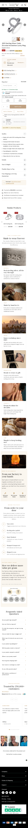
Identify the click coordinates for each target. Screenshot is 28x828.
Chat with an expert (16, 181)
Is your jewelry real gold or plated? (14, 652)
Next (24, 24)
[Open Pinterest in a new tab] (10, 792)
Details (4, 160)
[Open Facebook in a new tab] (3, 792)
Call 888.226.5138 (10, 183)
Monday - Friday (6, 799)
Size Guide (23, 81)
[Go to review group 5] (14, 729)
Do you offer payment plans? (14, 669)
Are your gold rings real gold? (14, 620)
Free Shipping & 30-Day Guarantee (9, 175)
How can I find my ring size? (14, 624)
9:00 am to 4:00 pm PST (8, 801)
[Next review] (16, 699)
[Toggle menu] (3, 5)
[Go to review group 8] (18, 729)
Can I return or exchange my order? (14, 665)
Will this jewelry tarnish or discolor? (14, 648)
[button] (2, 222)
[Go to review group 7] (17, 729)
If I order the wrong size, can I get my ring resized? (14, 629)
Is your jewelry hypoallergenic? (14, 644)
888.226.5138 (5, 796)
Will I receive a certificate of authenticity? (14, 674)
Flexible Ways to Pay (8, 169)
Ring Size (5, 82)
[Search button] (6, 5)
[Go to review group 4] (13, 729)
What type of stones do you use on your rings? (14, 639)
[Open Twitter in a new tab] (7, 792)
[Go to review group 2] (10, 729)
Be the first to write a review (14, 754)
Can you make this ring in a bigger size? (14, 634)
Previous (2, 24)
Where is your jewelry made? (14, 656)
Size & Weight (6, 164)
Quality (4, 134)
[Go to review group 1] (9, 729)
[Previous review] (12, 699)
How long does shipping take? (14, 661)
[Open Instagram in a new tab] (14, 792)
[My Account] (22, 5)
